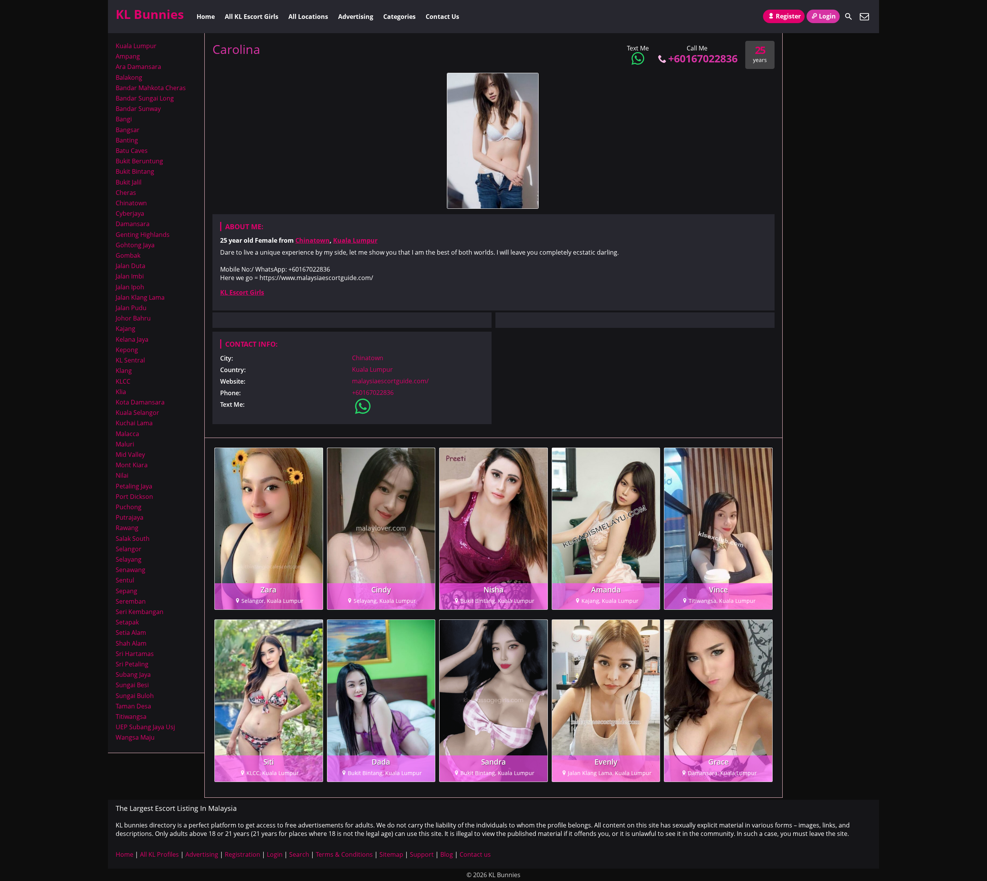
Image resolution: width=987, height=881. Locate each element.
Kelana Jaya (132, 339)
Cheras (126, 192)
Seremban (131, 601)
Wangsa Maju (135, 737)
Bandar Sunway (138, 108)
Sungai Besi (132, 685)
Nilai (122, 475)
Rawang (127, 528)
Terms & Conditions (344, 854)
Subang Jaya (133, 674)
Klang (124, 370)
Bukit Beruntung (139, 161)
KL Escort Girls (242, 292)
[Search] (849, 16)
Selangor (128, 549)
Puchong (128, 507)
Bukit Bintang (135, 171)
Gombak (128, 255)
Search (299, 854)
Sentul (125, 580)
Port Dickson (134, 496)
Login (827, 16)
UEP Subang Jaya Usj (145, 727)
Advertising (355, 16)
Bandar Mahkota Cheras (151, 88)
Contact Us (442, 16)
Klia (121, 392)
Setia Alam (131, 632)
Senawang (130, 570)
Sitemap (391, 854)
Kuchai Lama (134, 423)
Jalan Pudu (131, 308)
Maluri (125, 444)
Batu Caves (132, 150)
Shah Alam (131, 643)
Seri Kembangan (139, 611)
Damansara (133, 224)
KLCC (123, 381)
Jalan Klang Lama (140, 297)
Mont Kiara (132, 465)
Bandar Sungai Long (145, 98)
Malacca (127, 434)
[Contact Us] (864, 16)
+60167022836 (703, 58)
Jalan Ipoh (130, 287)
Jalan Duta (130, 266)
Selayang (128, 559)
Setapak (127, 622)
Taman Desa (133, 706)
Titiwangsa (131, 716)
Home (206, 16)
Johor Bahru (133, 318)
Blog (446, 854)
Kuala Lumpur (355, 240)
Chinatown (312, 240)
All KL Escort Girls (251, 16)
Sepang (126, 591)
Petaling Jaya (134, 486)
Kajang (125, 328)
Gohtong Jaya (135, 245)
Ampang (128, 56)
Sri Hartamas (135, 653)
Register (788, 16)
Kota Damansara (140, 402)
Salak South (133, 538)
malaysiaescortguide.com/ (390, 381)
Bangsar (128, 130)
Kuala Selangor (137, 412)
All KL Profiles (159, 854)
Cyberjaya (130, 213)
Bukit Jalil (128, 182)
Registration (242, 854)
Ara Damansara (138, 66)
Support (422, 854)
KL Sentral (130, 360)
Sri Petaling (132, 664)
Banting (127, 140)
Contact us (475, 854)
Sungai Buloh (135, 695)
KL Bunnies (150, 14)
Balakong (129, 77)
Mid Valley (130, 454)
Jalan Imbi (130, 276)
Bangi (124, 119)
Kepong (127, 350)
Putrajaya (129, 517)
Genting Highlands (143, 234)
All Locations (308, 16)
